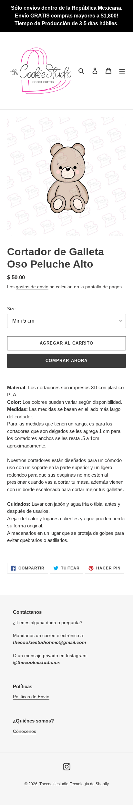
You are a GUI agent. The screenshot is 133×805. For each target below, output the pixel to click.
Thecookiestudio (53, 784)
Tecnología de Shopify (89, 784)
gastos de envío (32, 286)
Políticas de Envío (31, 696)
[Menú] (122, 71)
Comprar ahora (66, 360)
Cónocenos (24, 731)
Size (11, 308)
